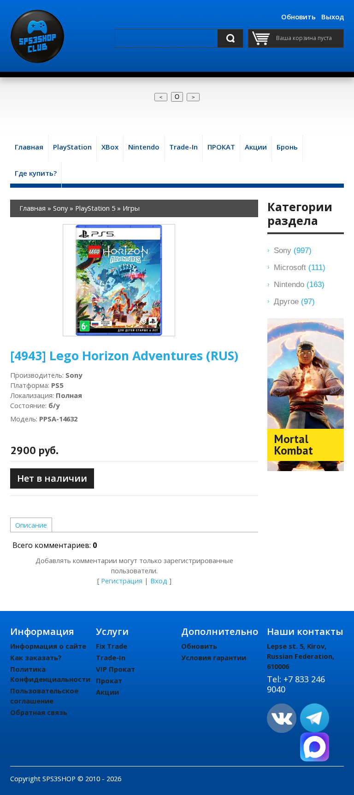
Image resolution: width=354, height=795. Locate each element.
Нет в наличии (52, 478)
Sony (293, 250)
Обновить (298, 16)
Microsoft (299, 267)
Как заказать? (36, 657)
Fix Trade (111, 646)
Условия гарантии (213, 657)
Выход (332, 16)
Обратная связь (38, 712)
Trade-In (110, 657)
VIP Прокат (115, 669)
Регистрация (121, 580)
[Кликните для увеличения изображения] (119, 280)
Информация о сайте (48, 646)
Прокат (109, 680)
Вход (158, 580)
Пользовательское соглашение (44, 695)
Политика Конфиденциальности (50, 674)
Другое (294, 301)
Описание (31, 525)
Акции (107, 692)
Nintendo (299, 284)
